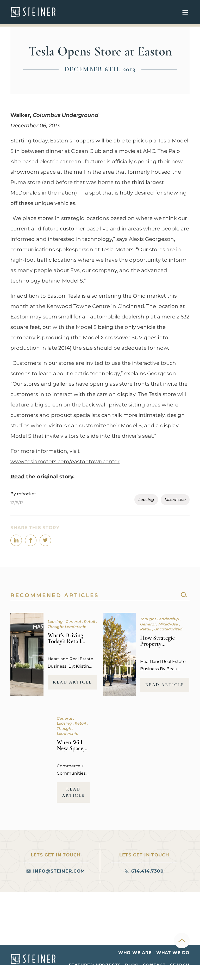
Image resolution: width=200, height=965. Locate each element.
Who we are (135, 952)
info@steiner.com (59, 871)
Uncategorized (168, 629)
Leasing (146, 499)
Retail (90, 621)
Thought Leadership (67, 626)
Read (17, 476)
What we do (173, 952)
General (74, 621)
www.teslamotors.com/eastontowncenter (65, 461)
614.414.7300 (147, 871)
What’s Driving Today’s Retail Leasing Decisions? (71, 641)
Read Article (72, 682)
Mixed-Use (175, 499)
